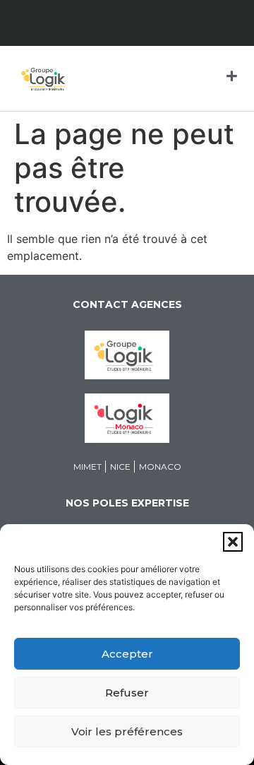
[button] (233, 542)
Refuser (127, 692)
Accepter (127, 653)
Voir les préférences (127, 731)
